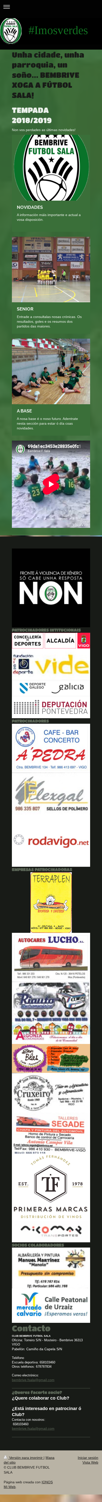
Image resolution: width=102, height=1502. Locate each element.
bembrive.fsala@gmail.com (33, 1380)
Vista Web (90, 1462)
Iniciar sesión (88, 1458)
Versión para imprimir (26, 1458)
